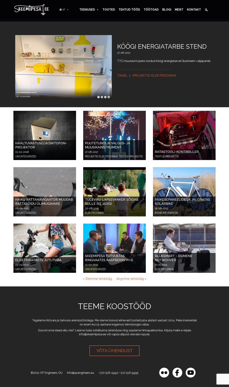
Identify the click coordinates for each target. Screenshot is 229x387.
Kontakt (194, 9)
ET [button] (64, 9)
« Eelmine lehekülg (97, 278)
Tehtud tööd (129, 9)
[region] (46, 361)
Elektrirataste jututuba (38, 260)
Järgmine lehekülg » (131, 278)
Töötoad (151, 9)
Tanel (122, 75)
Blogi (166, 9)
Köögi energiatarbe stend (162, 46)
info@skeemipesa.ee (92, 334)
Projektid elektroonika (154, 75)
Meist (179, 9)
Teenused (87, 9)
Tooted (109, 9)
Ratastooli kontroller (177, 152)
